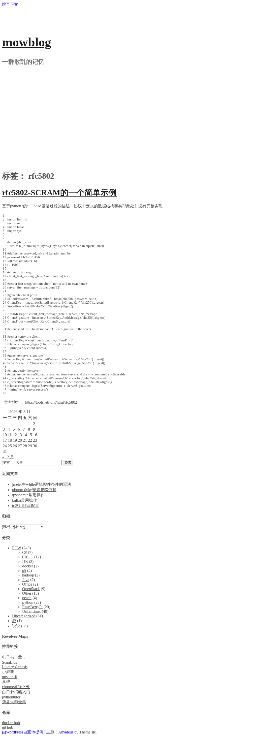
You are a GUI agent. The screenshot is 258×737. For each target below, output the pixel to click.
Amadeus (65, 732)
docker (27, 566)
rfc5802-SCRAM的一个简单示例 (59, 192)
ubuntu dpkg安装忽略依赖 (34, 490)
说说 (16, 626)
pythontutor (11, 697)
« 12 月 (8, 457)
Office (27, 584)
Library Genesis (14, 667)
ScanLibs (9, 662)
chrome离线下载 (16, 687)
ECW (16, 548)
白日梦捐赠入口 (16, 692)
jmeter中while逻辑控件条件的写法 (41, 484)
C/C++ (27, 557)
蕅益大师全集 (14, 702)
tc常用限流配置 (25, 505)
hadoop (28, 575)
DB (25, 561)
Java (25, 580)
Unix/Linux (31, 611)
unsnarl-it (9, 677)
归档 (6, 527)
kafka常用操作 (24, 500)
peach (26, 598)
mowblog (26, 42)
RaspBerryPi (32, 607)
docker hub (11, 723)
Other (26, 593)
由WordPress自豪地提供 (22, 732)
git (24, 570)
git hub (7, 727)
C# (24, 552)
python (27, 602)
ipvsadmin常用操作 (28, 495)
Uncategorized (23, 616)
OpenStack (31, 589)
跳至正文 (10, 4)
